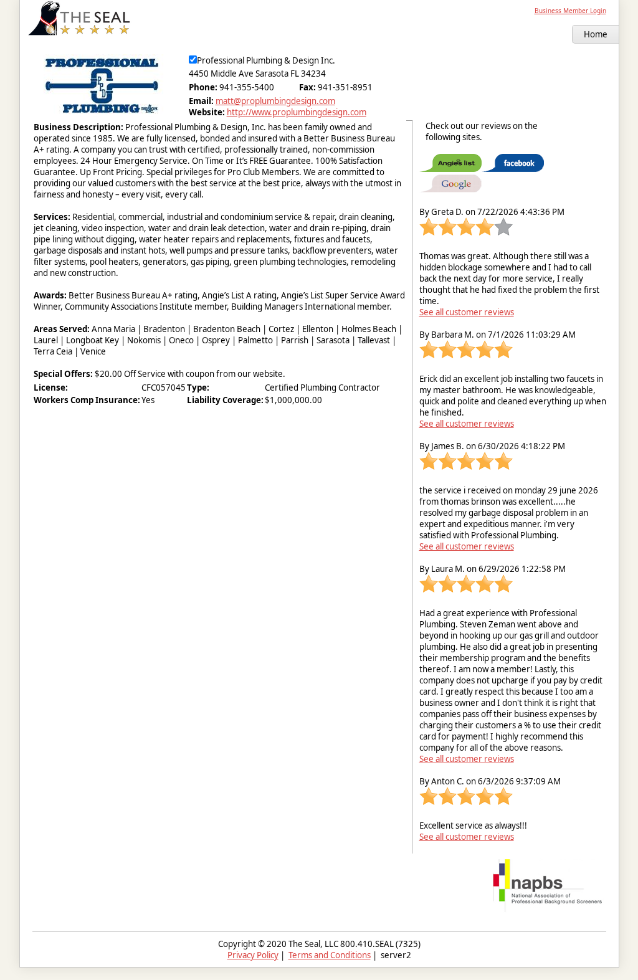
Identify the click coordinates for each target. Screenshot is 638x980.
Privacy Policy (253, 955)
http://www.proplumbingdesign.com (296, 112)
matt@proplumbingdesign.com (275, 101)
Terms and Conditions (329, 955)
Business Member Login (570, 10)
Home (595, 34)
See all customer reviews (466, 312)
